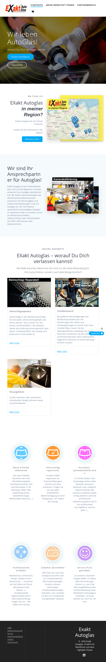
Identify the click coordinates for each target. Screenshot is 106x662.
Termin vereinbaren (20, 57)
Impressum (12, 642)
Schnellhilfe (17, 65)
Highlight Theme (84, 650)
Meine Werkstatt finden (60, 5)
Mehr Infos (14, 343)
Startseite (37, 5)
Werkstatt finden (32, 139)
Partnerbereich (86, 5)
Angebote (95, 333)
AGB (9, 627)
